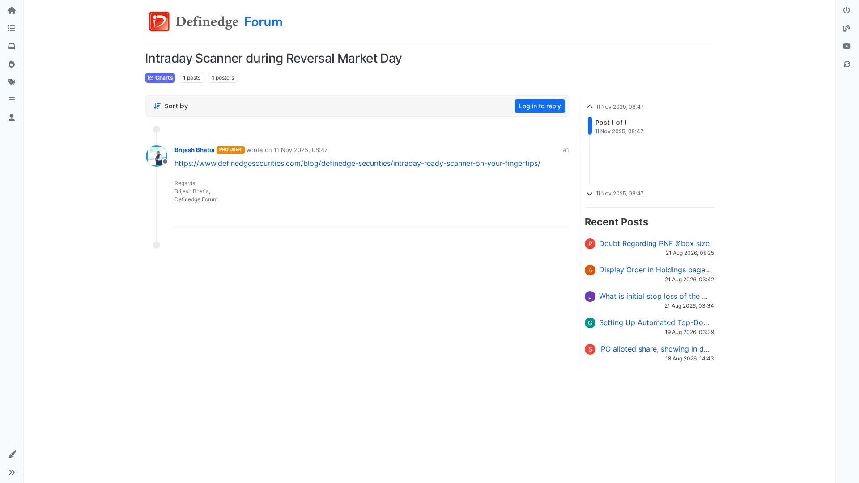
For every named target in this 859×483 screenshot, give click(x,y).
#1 (566, 149)
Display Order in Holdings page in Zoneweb (673, 269)
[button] (12, 100)
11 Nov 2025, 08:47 (300, 149)
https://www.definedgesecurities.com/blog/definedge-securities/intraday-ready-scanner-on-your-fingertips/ (357, 163)
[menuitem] (499, 217)
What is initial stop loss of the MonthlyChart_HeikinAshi (693, 296)
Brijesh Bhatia (194, 149)
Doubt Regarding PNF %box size (654, 243)
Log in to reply (540, 106)
